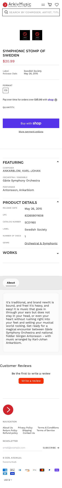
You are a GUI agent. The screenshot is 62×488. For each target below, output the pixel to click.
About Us (8, 427)
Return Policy (10, 430)
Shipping (27, 430)
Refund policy (10, 433)
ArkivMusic (16, 458)
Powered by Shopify (9, 462)
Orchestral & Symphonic (41, 243)
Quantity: (9, 107)
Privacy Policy (25, 427)
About (11, 282)
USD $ (7, 480)
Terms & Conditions (48, 427)
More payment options (31, 131)
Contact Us (29, 433)
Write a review (31, 380)
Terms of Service (46, 430)
